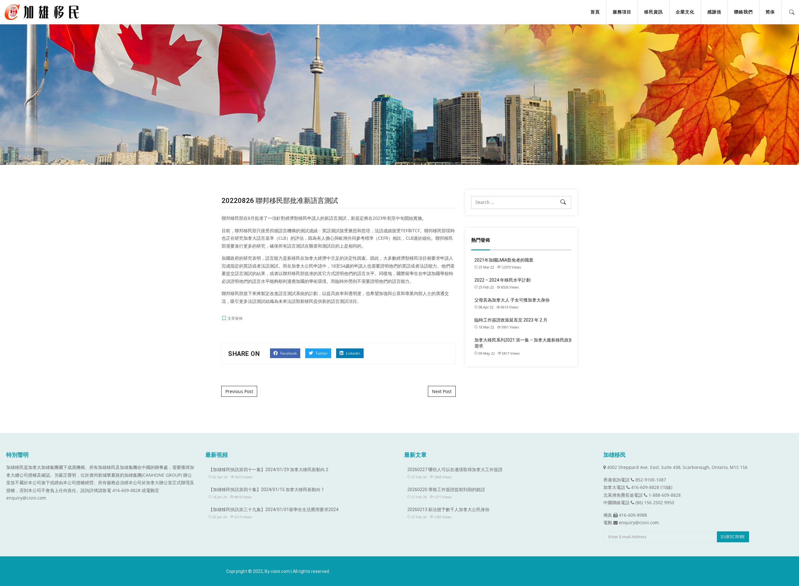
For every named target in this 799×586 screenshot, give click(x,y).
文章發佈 (235, 318)
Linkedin (352, 353)
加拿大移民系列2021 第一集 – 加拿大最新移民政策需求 (523, 343)
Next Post (442, 391)
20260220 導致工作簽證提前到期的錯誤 (446, 489)
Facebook (288, 353)
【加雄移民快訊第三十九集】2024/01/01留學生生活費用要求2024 (273, 509)
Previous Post (239, 391)
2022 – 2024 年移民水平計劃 (502, 280)
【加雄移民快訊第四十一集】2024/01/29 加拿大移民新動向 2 (268, 469)
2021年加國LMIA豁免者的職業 (503, 260)
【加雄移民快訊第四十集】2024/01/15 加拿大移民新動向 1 (266, 489)
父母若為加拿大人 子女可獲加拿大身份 (512, 300)
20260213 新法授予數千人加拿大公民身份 (448, 509)
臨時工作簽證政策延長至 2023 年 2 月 (510, 320)
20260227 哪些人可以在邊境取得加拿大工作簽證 (454, 469)
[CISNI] (44, 12)
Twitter (321, 353)
